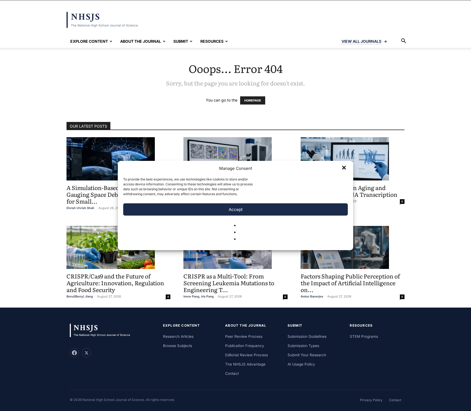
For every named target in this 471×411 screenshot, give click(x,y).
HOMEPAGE (252, 100)
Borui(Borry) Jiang (80, 296)
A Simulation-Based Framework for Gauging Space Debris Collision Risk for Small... (115, 194)
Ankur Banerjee (312, 296)
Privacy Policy (371, 400)
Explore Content (89, 41)
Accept (236, 209)
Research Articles (178, 336)
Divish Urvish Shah (80, 208)
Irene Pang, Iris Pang (198, 296)
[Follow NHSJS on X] (86, 352)
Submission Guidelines (307, 336)
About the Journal (140, 41)
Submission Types (303, 345)
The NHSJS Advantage (245, 364)
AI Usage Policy (301, 364)
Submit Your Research (307, 355)
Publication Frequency (244, 345)
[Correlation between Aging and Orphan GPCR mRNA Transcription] (352, 158)
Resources (212, 41)
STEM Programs (364, 336)
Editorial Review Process (246, 355)
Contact (232, 373)
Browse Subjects (177, 345)
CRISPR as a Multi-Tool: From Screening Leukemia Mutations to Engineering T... (228, 283)
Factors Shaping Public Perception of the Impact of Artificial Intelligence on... (350, 283)
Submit (180, 41)
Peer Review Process (243, 336)
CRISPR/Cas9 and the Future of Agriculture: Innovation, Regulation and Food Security (115, 283)
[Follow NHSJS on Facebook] (74, 352)
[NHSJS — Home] (102, 330)
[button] (344, 168)
